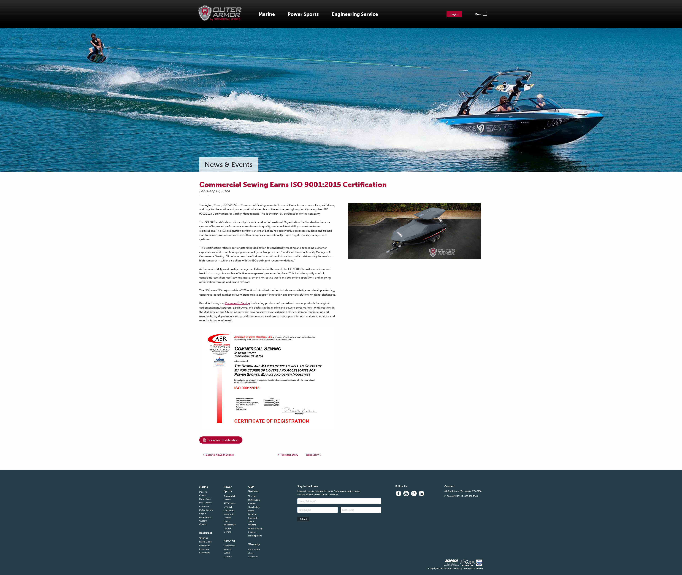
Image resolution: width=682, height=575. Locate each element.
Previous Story (289, 454)
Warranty (254, 544)
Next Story (312, 454)
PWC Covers (205, 502)
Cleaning (203, 538)
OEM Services (253, 489)
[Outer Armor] (220, 10)
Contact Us (229, 545)
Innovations (204, 545)
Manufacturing (255, 528)
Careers (228, 556)
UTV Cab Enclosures (229, 509)
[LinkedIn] (421, 493)
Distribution (254, 500)
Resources (205, 532)
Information (254, 549)
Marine (267, 14)
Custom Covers (203, 522)
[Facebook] (398, 493)
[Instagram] (414, 493)
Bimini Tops (204, 499)
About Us (229, 540)
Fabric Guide (205, 542)
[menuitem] (266, 14)
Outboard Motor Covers (206, 508)
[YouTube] (406, 493)
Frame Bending (252, 512)
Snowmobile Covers (230, 498)
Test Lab (252, 496)
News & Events (227, 551)
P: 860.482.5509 (452, 496)
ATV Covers (229, 503)
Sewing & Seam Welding (253, 521)
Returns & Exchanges (204, 551)
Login (454, 14)
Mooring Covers (203, 493)
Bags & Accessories (205, 515)
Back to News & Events (220, 454)
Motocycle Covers (229, 516)
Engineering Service (355, 14)
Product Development (255, 534)
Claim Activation (253, 555)
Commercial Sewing (237, 303)
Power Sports (303, 14)
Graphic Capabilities (253, 505)
